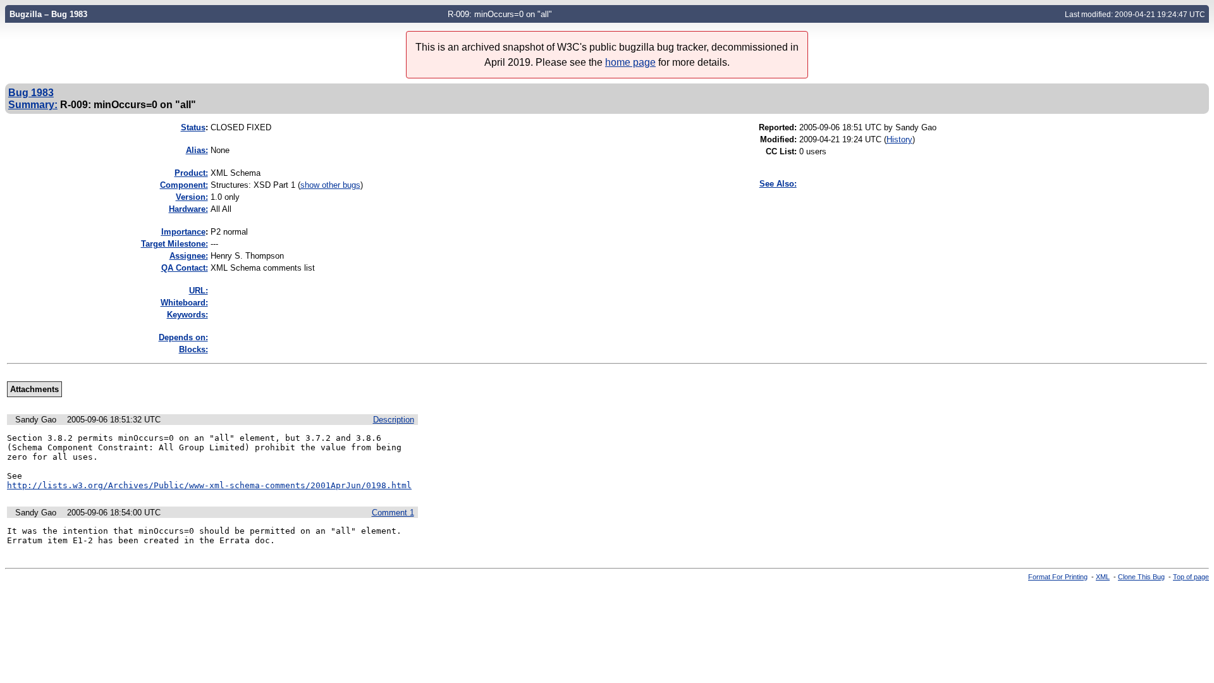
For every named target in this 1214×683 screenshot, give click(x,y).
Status (193, 127)
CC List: (781, 151)
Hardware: (188, 209)
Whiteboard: (184, 302)
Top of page (1191, 577)
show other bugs (330, 185)
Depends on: (183, 337)
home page (630, 62)
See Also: (778, 183)
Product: (191, 173)
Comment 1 (393, 512)
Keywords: (187, 314)
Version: (192, 197)
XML (1103, 577)
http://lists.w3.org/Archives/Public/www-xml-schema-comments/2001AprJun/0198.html (209, 485)
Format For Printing (1058, 577)
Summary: (33, 104)
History (899, 139)
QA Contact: (184, 268)
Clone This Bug (1141, 577)
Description (393, 419)
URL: (198, 290)
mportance (183, 232)
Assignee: (188, 256)
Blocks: (193, 349)
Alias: (197, 150)
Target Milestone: (174, 244)
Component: (184, 185)
